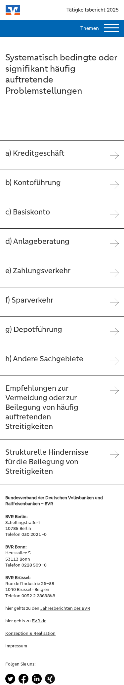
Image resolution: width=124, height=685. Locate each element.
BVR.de (39, 621)
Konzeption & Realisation (30, 633)
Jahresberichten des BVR (65, 608)
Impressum (16, 646)
